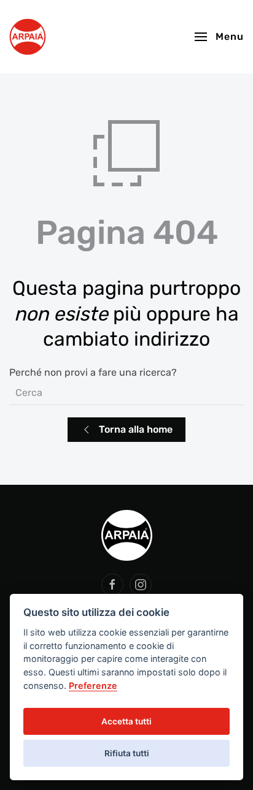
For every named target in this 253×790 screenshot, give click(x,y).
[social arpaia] (112, 585)
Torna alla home (136, 429)
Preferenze (93, 685)
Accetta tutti (126, 721)
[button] (219, 36)
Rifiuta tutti (126, 753)
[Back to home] (27, 36)
